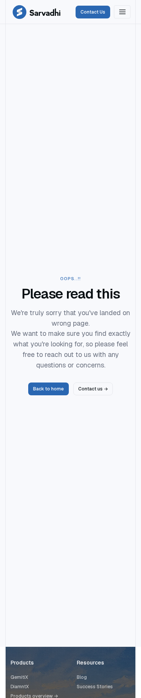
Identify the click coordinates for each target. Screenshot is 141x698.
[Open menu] (122, 11)
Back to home (48, 389)
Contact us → (93, 389)
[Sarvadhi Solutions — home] (36, 12)
